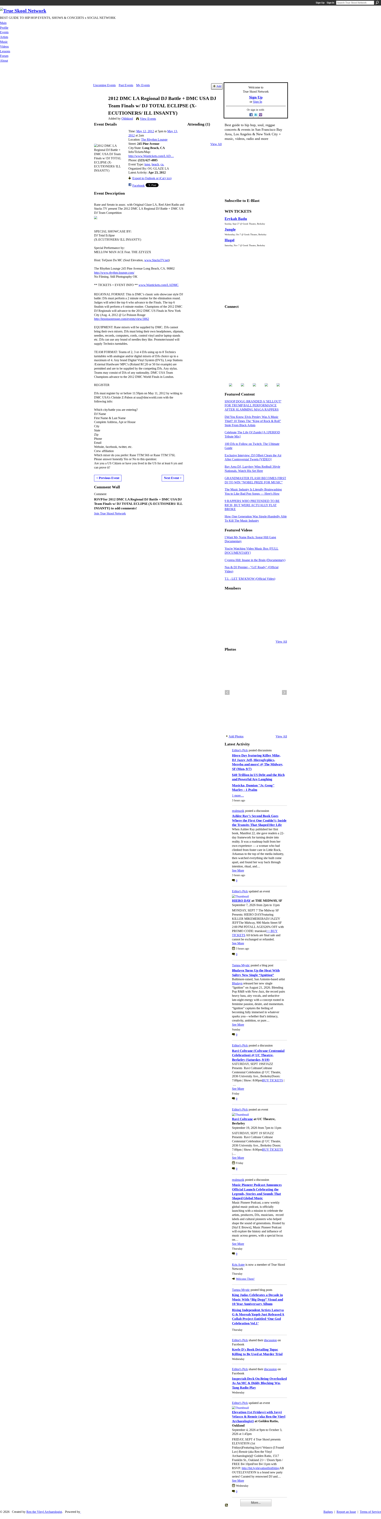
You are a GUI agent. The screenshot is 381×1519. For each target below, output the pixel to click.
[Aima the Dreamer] (278, 620)
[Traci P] (239, 631)
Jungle (230, 229)
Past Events (126, 85)
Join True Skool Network (110, 513)
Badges (328, 1511)
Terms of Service (370, 1511)
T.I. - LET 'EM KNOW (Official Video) (250, 578)
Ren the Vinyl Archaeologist (44, 1511)
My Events (143, 85)
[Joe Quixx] (229, 620)
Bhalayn (237, 983)
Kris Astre (238, 1264)
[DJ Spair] (278, 631)
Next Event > (173, 478)
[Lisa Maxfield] (229, 609)
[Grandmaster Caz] (268, 609)
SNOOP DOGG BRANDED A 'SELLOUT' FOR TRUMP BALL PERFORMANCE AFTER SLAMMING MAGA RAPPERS (253, 405)
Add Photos (236, 736)
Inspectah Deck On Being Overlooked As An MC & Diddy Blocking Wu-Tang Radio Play (259, 1383)
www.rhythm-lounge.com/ (114, 272)
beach (155, 164)
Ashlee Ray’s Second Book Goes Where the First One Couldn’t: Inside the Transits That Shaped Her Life (259, 820)
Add (218, 86)
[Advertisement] (190, 73)
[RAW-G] (229, 631)
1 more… (238, 795)
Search (377, 2)
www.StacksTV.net (156, 260)
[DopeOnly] (229, 599)
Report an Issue (346, 1511)
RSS (226, 1505)
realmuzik (238, 810)
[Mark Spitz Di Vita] (268, 631)
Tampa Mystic (241, 965)
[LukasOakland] (258, 599)
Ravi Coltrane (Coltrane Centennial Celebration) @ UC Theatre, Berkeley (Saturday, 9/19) (258, 1055)
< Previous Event (107, 478)
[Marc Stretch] (239, 620)
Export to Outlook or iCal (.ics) (151, 178)
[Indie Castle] (249, 609)
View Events (148, 118)
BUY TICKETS (272, 1080)
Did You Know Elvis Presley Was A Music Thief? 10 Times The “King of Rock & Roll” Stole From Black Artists (253, 421)
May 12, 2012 (145, 131)
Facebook (138, 185)
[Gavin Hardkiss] (249, 599)
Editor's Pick (240, 750)
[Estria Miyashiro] (258, 620)
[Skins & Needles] (249, 620)
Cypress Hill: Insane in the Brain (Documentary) (255, 560)
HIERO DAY (241, 901)
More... (256, 1502)
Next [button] (284, 692)
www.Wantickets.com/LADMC (159, 285)
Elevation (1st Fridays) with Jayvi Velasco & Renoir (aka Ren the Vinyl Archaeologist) (258, 1416)
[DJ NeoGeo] (258, 609)
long (147, 164)
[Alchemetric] (268, 620)
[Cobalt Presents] (258, 631)
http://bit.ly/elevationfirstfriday (260, 1468)
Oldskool (127, 118)
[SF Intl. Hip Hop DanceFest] (278, 609)
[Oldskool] (99, 106)
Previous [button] (227, 692)
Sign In (330, 2)
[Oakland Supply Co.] (239, 599)
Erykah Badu (236, 219)
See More (238, 870)
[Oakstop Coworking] (268, 599)
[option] (256, 692)
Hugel (229, 240)
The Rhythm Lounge (154, 139)
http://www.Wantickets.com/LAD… (151, 156)
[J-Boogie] (249, 631)
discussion (270, 1340)
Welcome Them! (245, 1278)
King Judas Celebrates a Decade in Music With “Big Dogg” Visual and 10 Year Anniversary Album (257, 1299)
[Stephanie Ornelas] (278, 599)
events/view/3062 (121, 319)
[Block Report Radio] (239, 609)
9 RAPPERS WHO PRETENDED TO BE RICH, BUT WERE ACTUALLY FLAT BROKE (252, 505)
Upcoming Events (104, 85)
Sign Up (320, 2)
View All (216, 144)
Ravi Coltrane (242, 1119)
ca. (162, 164)
